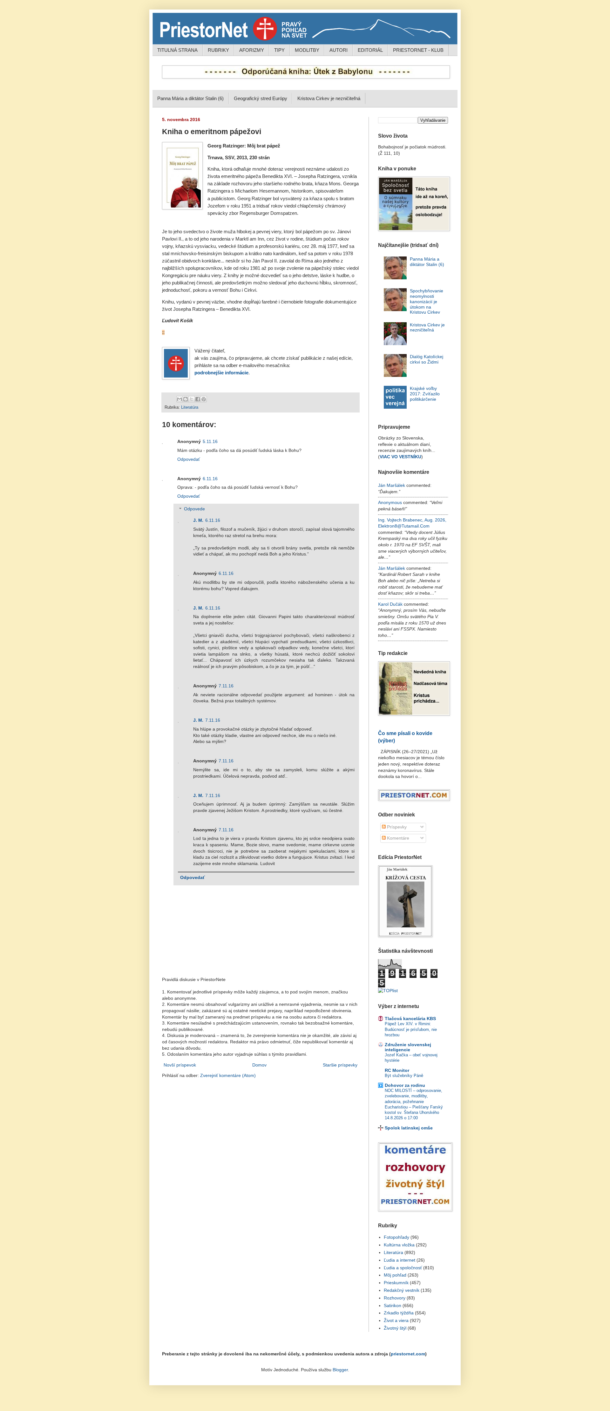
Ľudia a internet (399, 1260)
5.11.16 (210, 441)
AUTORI (338, 50)
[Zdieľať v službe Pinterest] (203, 399)
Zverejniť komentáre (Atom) (228, 1075)
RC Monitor (397, 1070)
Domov (259, 1064)
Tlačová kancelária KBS (410, 1018)
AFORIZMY (251, 50)
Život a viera (396, 1320)
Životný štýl (395, 1328)
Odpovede (194, 509)
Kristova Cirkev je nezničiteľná (328, 98)
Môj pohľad (395, 1275)
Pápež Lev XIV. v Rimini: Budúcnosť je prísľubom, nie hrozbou (411, 1029)
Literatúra (189, 407)
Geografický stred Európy (260, 98)
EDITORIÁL (370, 50)
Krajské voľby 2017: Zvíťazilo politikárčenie (425, 394)
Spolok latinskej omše (409, 1127)
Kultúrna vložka (399, 1244)
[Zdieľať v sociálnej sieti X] (191, 399)
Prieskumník (396, 1282)
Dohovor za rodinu (405, 1085)
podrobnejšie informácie (221, 372)
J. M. (198, 520)
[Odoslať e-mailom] (179, 399)
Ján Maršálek (391, 485)
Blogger (340, 1369)
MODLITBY (307, 50)
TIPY (279, 50)
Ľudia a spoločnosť (403, 1267)
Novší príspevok (180, 1064)
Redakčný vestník (401, 1290)
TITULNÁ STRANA (177, 50)
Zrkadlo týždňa (399, 1312)
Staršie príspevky (340, 1064)
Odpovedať (188, 459)
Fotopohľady (396, 1237)
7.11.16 (226, 685)
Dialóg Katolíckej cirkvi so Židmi (426, 359)
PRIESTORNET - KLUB (418, 50)
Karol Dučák (390, 604)
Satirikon (392, 1305)
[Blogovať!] (185, 399)
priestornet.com (408, 1353)
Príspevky (396, 826)
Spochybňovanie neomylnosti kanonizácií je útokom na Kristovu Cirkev (426, 301)
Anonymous (390, 502)
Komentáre (397, 838)
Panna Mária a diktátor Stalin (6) (190, 98)
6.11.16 (210, 478)
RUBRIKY (218, 50)
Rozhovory (394, 1297)
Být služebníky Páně (404, 1075)
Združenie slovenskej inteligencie (408, 1047)
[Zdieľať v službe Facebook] (197, 399)
